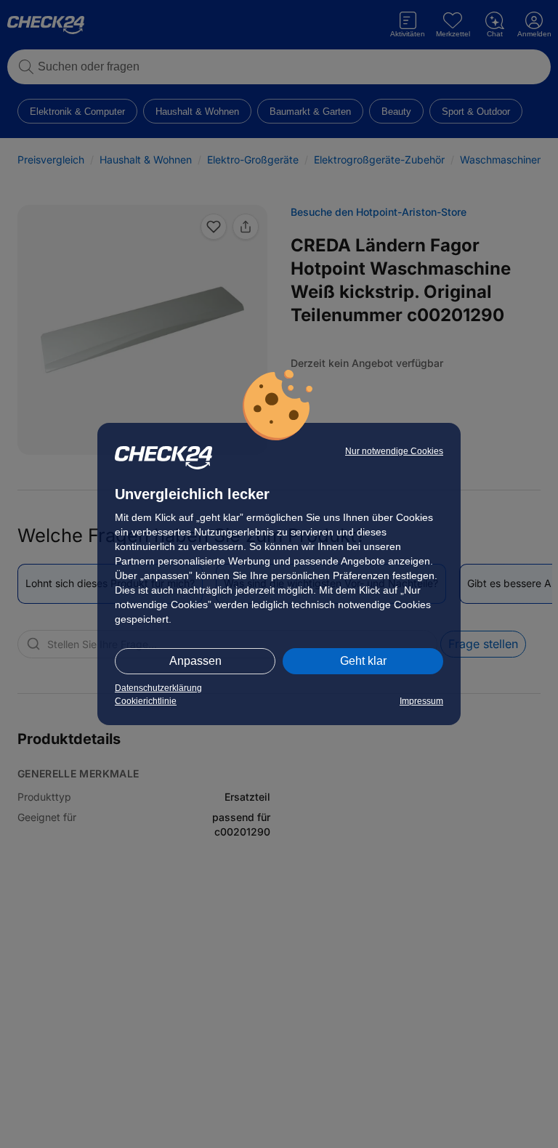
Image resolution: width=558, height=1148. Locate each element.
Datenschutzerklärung (158, 688)
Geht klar (363, 661)
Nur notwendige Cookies (394, 451)
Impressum (421, 701)
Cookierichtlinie (146, 701)
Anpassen (195, 661)
